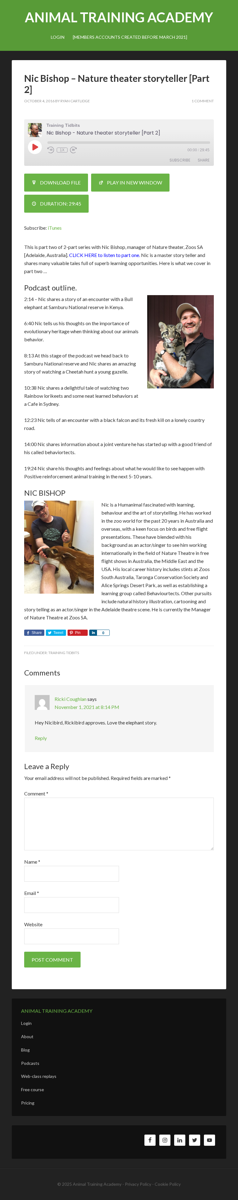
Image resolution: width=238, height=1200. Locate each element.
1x (62, 150)
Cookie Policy (168, 1184)
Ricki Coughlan (70, 699)
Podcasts (30, 1063)
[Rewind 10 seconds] (50, 150)
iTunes (55, 228)
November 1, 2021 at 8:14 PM (87, 707)
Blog (25, 1049)
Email (31, 893)
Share (203, 160)
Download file (60, 182)
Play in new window (134, 182)
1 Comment (203, 101)
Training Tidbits (63, 652)
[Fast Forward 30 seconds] (73, 150)
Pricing (27, 1102)
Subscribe (180, 160)
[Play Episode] (35, 147)
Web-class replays (38, 1076)
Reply (41, 738)
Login (26, 1023)
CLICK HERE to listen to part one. (104, 255)
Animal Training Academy (119, 17)
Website (33, 924)
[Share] (93, 633)
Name (32, 862)
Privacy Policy (138, 1184)
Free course (32, 1089)
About (27, 1036)
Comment (36, 793)
